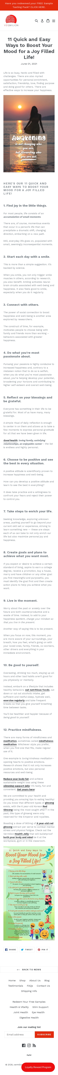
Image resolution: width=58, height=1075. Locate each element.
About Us (35, 980)
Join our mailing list (29, 1027)
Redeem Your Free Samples (29, 1001)
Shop (22, 980)
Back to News (31, 969)
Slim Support (40, 1007)
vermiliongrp (20, 1065)
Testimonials (15, 985)
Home (12, 980)
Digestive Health (29, 1017)
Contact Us (43, 985)
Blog (46, 980)
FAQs (30, 985)
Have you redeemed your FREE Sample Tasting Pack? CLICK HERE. (29, 5)
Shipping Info (29, 991)
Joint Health (20, 1012)
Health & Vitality (19, 1007)
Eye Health (38, 1012)
